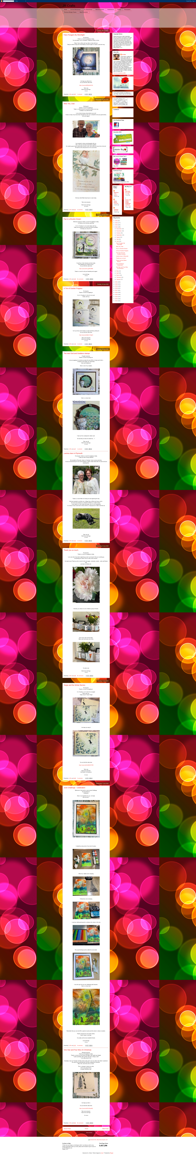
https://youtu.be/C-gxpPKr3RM (86, 268)
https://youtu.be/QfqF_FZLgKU (86, 335)
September (119, 235)
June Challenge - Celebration (74, 788)
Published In (110, 9)
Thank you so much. (71, 550)
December (119, 228)
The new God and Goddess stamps (77, 353)
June (117, 241)
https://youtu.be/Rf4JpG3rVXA (86, 85)
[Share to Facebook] (89, 94)
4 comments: (80, 209)
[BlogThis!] (87, 94)
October (118, 233)
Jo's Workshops (88, 9)
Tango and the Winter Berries (74, 685)
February (118, 277)
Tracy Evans (115, 201)
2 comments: (80, 778)
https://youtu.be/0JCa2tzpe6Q (86, 1108)
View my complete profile (119, 73)
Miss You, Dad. (69, 104)
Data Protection (84, 12)
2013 (116, 298)
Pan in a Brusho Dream (72, 219)
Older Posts (105, 1128)
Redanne (116, 192)
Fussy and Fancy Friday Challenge (128, 201)
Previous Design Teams (70, 12)
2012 (116, 300)
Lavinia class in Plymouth (73, 453)
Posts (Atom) (89, 1132)
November (119, 230)
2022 (116, 227)
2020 (116, 284)
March (118, 275)
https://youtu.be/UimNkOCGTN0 (86, 765)
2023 (116, 224)
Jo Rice (124, 54)
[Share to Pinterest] (91, 94)
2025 (116, 220)
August (118, 237)
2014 (116, 296)
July (117, 239)
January (118, 279)
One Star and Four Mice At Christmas (77, 1050)
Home (65, 9)
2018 (116, 288)
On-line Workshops (75, 9)
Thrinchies (116, 203)
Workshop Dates (100, 9)
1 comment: (80, 94)
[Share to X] (88, 94)
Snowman (116, 210)
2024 (116, 222)
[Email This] (85, 94)
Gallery (119, 9)
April (117, 273)
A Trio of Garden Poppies (73, 288)
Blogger (111, 1153)
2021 (116, 282)
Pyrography (127, 9)
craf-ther (116, 209)
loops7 (102, 1153)
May (117, 271)
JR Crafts (68, 5)
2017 (116, 290)
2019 (116, 286)
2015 (116, 294)
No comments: (80, 279)
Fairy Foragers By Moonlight (74, 35)
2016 (116, 292)
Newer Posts (67, 1128)
